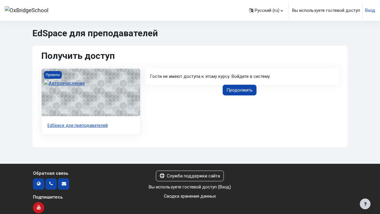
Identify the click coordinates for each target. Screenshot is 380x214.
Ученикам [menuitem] (115, 10)
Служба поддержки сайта (193, 176)
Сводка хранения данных (190, 196)
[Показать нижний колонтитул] (365, 204)
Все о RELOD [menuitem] (202, 10)
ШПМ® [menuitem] (89, 10)
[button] (266, 10)
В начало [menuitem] (68, 10)
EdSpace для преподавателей (78, 125)
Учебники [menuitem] (143, 10)
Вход (370, 10)
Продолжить (240, 90)
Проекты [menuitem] (171, 10)
